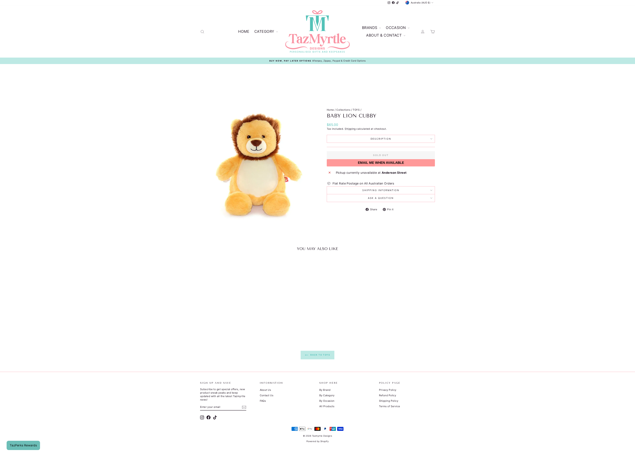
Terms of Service (389, 406)
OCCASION (396, 27)
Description (381, 138)
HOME (243, 31)
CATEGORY (264, 31)
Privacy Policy (387, 389)
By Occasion (327, 400)
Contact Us (267, 395)
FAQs (263, 400)
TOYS (356, 109)
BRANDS (370, 27)
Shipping (350, 128)
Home (330, 109)
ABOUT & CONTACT (384, 35)
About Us (265, 389)
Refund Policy (387, 395)
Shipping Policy (388, 400)
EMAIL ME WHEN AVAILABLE (381, 162)
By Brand (325, 389)
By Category (327, 395)
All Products (326, 406)
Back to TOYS (320, 355)
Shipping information (380, 190)
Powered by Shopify (317, 441)
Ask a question (381, 198)
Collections (343, 109)
